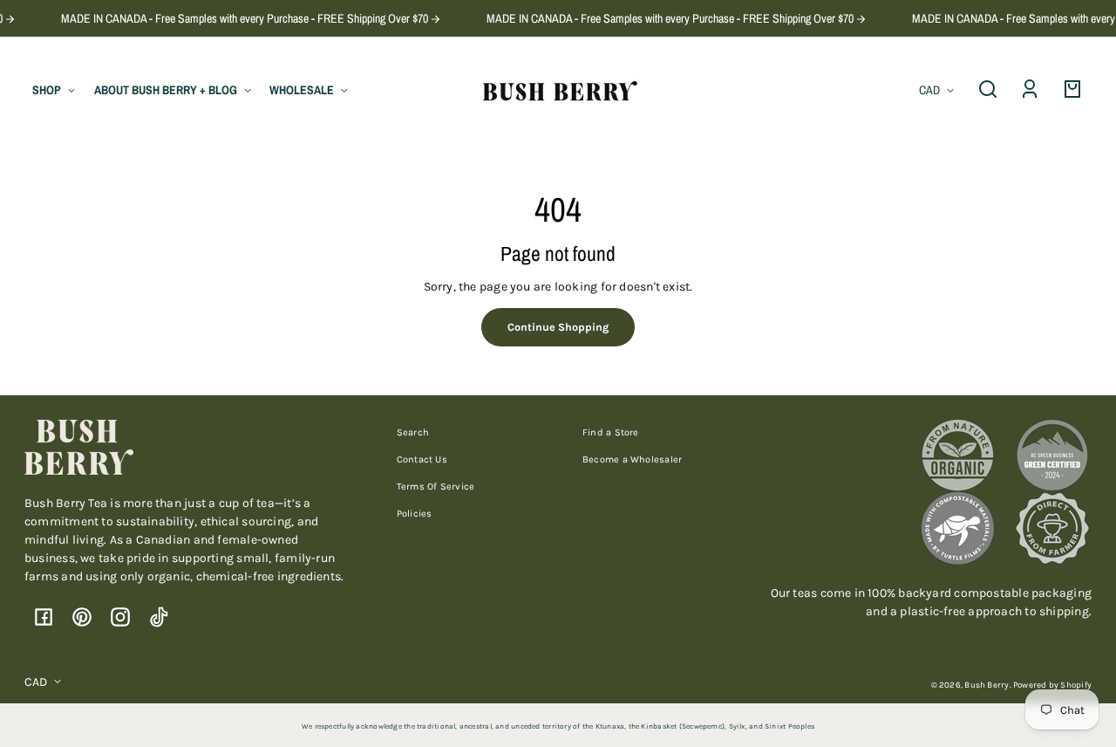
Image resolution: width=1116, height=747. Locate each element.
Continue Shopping (558, 326)
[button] (988, 89)
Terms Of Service (436, 486)
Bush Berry (986, 684)
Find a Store (610, 432)
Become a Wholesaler (632, 459)
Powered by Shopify (1052, 684)
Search (413, 432)
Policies (414, 513)
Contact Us (422, 459)
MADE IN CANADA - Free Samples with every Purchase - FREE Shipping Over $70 (237, 18)
